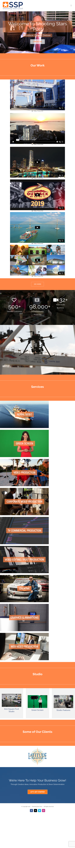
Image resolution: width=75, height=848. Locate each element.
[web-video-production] (24, 633)
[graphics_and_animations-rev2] (24, 604)
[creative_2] (24, 575)
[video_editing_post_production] (24, 546)
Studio (37, 674)
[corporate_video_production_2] (24, 488)
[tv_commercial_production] (24, 517)
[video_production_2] (24, 459)
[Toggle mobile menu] (71, 5)
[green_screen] (24, 430)
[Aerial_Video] (24, 401)
